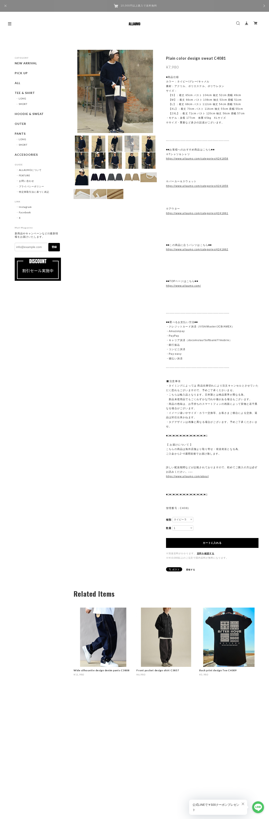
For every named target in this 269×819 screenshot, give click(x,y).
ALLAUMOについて (30, 170)
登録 (54, 246)
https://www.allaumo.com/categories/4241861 (197, 213)
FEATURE (24, 175)
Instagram (25, 207)
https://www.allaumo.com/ (183, 285)
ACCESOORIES (26, 154)
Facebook (25, 212)
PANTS (20, 133)
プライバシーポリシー (31, 186)
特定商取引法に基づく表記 (34, 191)
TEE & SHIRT (25, 93)
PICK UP (21, 73)
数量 (168, 528)
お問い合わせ (26, 180)
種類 (168, 519)
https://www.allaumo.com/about (187, 476)
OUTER (20, 123)
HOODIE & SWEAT (29, 114)
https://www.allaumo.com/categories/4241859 (197, 186)
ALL (17, 83)
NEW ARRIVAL (26, 63)
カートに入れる (212, 542)
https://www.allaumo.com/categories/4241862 (197, 249)
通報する (190, 569)
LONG (22, 98)
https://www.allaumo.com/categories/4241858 (197, 158)
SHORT (23, 104)
